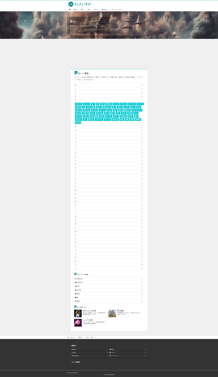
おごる (126, 107)
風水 (89, 9)
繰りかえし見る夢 (89, 311)
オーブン (140, 104)
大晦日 (78, 107)
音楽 (121, 119)
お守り (130, 116)
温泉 (132, 119)
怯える (101, 116)
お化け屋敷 (93, 116)
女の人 (78, 122)
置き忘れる (106, 107)
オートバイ (131, 104)
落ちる (78, 113)
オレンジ (107, 119)
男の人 (92, 113)
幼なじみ (78, 110)
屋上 (114, 107)
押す (115, 110)
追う (93, 104)
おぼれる (123, 116)
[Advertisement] (109, 55)
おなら (124, 113)
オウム (116, 104)
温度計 (138, 119)
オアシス (78, 104)
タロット (96, 9)
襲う (120, 110)
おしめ (109, 110)
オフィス (108, 116)
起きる (99, 107)
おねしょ (134, 113)
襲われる (127, 110)
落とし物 (99, 113)
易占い (82, 9)
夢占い (75, 9)
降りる (91, 119)
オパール (78, 116)
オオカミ (123, 104)
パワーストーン (115, 355)
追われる (115, 119)
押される (86, 110)
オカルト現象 (90, 107)
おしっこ (102, 110)
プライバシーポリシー (72, 372)
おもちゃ (78, 119)
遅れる (120, 107)
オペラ (116, 116)
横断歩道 (108, 104)
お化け (86, 116)
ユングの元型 (88, 320)
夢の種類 (120, 311)
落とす (107, 113)
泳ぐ (85, 119)
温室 (127, 119)
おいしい (86, 104)
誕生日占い (105, 9)
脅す (112, 113)
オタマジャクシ (136, 110)
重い (136, 116)
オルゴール (99, 119)
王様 (102, 104)
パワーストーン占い (116, 9)
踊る (117, 113)
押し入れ (94, 110)
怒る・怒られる (135, 107)
